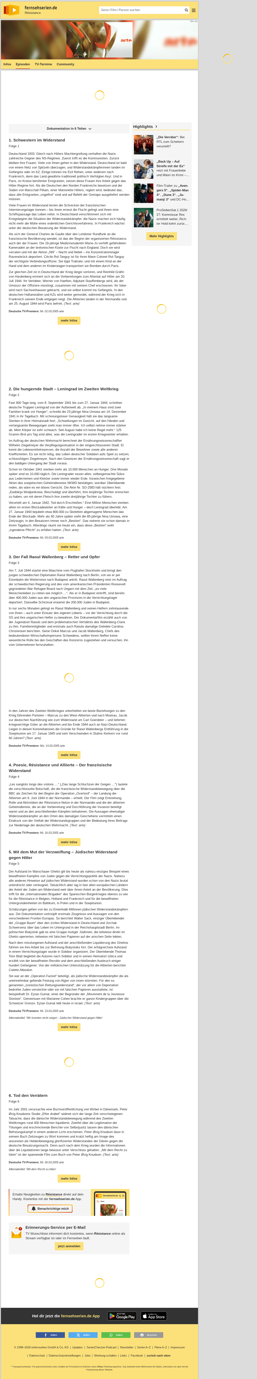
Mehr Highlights (162, 236)
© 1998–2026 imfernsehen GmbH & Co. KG (41, 1347)
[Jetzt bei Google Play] (122, 1316)
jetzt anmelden (69, 1246)
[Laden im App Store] (154, 1316)
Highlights (143, 126)
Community (65, 64)
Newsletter (126, 1347)
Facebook (137, 1355)
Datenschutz (37, 1355)
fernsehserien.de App (80, 1316)
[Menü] (193, 10)
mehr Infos (69, 320)
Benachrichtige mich (53, 1209)
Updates (77, 1347)
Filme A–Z (160, 1347)
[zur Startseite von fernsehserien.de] (11, 10)
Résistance (33, 13)
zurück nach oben (158, 1355)
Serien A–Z (144, 1347)
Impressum (178, 1347)
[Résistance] (110, 1202)
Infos (7, 64)
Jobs (87, 1355)
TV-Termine (43, 64)
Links (123, 1355)
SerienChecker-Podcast (101, 1347)
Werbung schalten (105, 1355)
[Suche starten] (186, 10)
